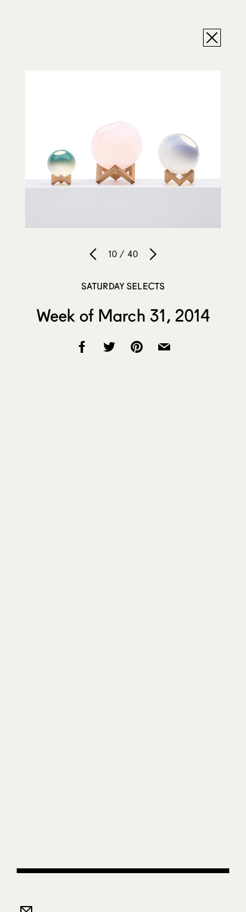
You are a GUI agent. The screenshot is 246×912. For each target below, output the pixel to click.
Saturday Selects (123, 285)
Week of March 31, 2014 (123, 315)
